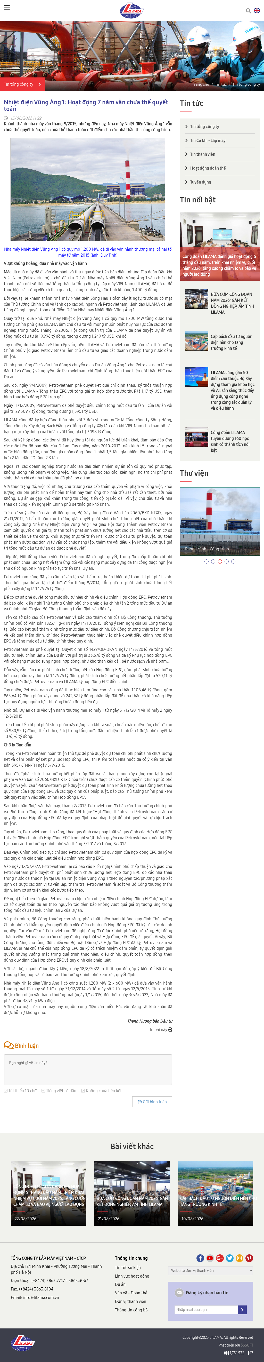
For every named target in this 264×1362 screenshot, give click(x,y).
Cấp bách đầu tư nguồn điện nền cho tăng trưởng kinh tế (231, 342)
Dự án (120, 1284)
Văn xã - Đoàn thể (131, 1293)
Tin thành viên (202, 154)
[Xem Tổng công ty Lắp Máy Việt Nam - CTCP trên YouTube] (210, 1258)
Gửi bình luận (154, 1102)
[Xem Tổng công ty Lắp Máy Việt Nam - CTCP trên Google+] (220, 1258)
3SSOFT (246, 1345)
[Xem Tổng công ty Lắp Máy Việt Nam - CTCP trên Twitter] (230, 1258)
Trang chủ (200, 84)
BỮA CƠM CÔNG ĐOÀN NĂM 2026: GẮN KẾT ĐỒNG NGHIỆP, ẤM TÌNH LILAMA (232, 303)
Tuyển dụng (200, 182)
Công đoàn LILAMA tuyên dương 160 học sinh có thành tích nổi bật (230, 441)
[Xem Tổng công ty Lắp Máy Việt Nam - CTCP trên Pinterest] (249, 1258)
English (257, 10)
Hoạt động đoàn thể (208, 168)
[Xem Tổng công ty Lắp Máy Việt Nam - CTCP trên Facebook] (200, 1258)
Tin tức (221, 84)
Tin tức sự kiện (128, 1267)
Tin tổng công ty (246, 84)
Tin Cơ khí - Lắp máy (208, 140)
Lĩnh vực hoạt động (132, 1276)
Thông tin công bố (131, 1310)
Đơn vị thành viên (130, 1301)
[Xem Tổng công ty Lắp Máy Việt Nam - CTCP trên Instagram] (239, 1258)
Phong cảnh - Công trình (207, 549)
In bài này (159, 1029)
